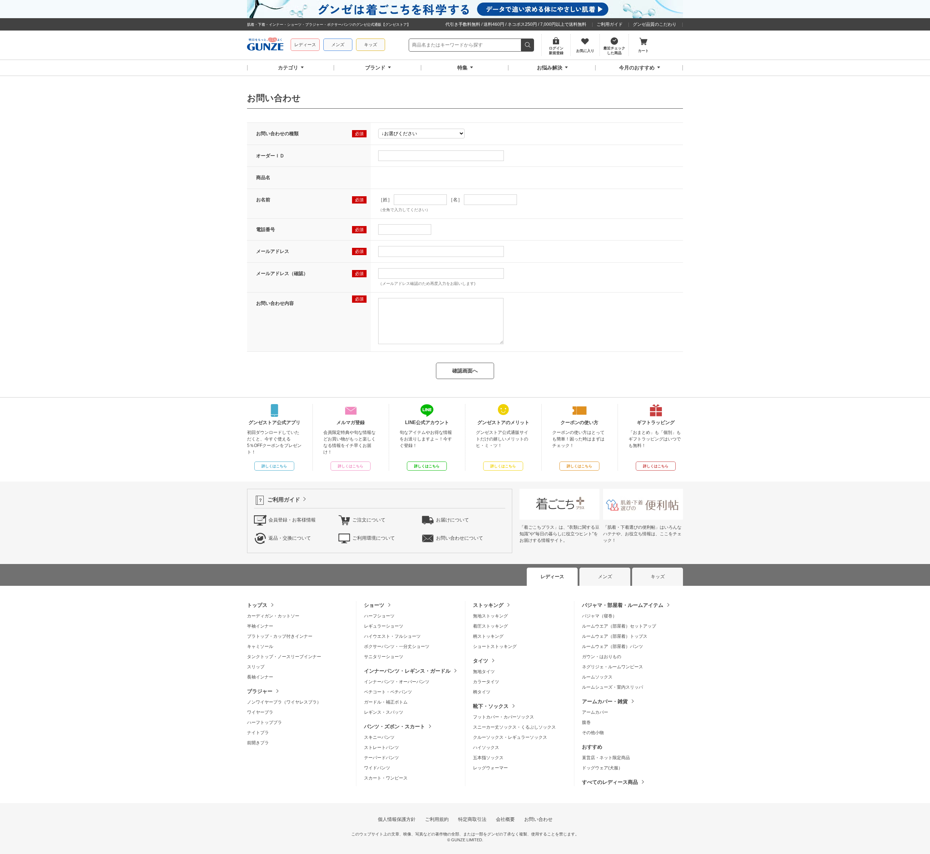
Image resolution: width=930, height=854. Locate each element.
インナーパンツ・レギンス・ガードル (407, 671)
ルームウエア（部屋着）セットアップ (619, 626)
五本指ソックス (488, 757)
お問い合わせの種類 (277, 133)
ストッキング (488, 605)
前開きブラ (258, 742)
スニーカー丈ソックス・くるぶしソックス (514, 727)
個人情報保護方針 (397, 819)
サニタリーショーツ (383, 656)
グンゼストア (265, 45)
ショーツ (374, 605)
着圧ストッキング (490, 626)
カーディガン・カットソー (273, 616)
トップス (257, 605)
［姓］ (385, 199)
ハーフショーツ (379, 616)
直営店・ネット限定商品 (606, 757)
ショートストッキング (495, 646)
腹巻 (586, 722)
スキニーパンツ (379, 737)
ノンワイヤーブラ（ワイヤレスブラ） (284, 702)
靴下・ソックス (491, 706)
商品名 (263, 177)
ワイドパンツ (377, 767)
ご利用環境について (373, 538)
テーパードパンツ (381, 757)
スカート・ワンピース (386, 778)
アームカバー (595, 712)
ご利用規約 (437, 819)
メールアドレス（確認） (282, 273)
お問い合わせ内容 (275, 303)
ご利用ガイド (610, 24)
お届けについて (452, 520)
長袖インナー (260, 677)
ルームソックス (597, 677)
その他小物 (593, 732)
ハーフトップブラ (264, 722)
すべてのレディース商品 (610, 782)
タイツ (480, 661)
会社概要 (505, 819)
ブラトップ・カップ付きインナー (279, 636)
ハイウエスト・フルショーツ (392, 636)
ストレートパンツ (381, 747)
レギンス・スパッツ (383, 712)
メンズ (337, 44)
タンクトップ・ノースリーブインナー (284, 656)
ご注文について (368, 520)
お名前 (263, 199)
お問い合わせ (538, 819)
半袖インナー (260, 626)
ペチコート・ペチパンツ (388, 691)
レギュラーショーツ (383, 626)
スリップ (255, 666)
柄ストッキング (488, 636)
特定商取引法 (472, 819)
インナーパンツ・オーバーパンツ (396, 681)
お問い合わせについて (459, 538)
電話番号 (265, 229)
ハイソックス (486, 747)
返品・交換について (289, 538)
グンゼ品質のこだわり (654, 24)
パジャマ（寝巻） (599, 616)
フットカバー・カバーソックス (503, 717)
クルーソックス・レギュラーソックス (510, 737)
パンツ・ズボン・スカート (394, 726)
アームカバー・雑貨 (605, 701)
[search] (527, 45)
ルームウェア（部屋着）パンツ (612, 646)
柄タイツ (481, 691)
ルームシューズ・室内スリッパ (612, 687)
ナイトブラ (258, 732)
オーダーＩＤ (270, 155)
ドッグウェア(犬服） (602, 767)
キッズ (370, 44)
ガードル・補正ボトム (386, 702)
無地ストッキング (490, 616)
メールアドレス (272, 251)
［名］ (455, 199)
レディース (305, 44)
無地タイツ (484, 671)
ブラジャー (259, 691)
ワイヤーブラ (260, 712)
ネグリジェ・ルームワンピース (612, 666)
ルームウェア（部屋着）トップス (614, 636)
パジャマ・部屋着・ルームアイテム (622, 605)
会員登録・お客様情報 (292, 520)
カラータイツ (486, 681)
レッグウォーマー (490, 767)
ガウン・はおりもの (601, 656)
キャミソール (260, 646)
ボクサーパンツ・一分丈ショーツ (396, 646)
